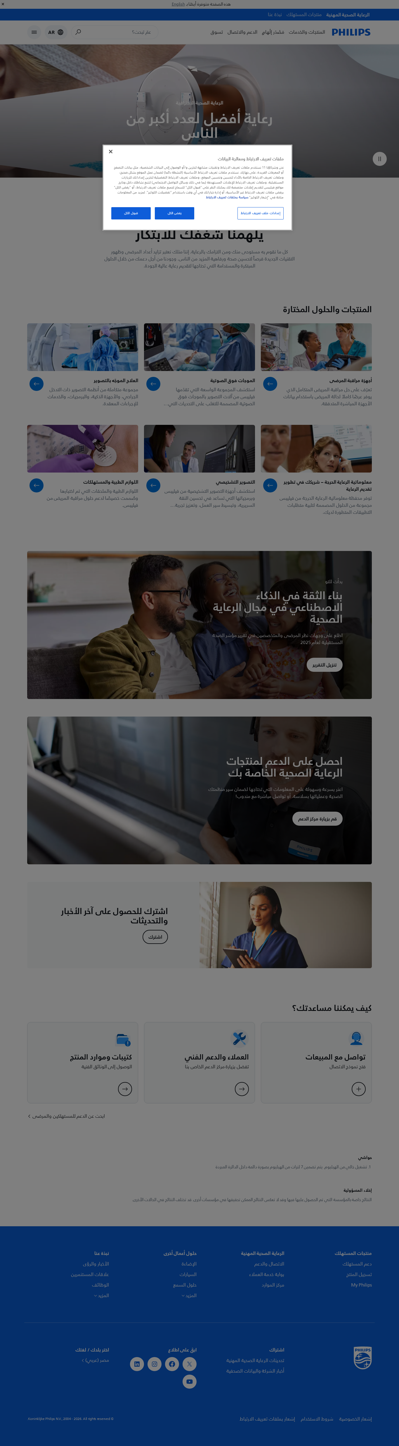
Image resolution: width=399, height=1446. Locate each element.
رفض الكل (175, 213)
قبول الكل (131, 213)
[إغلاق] (110, 151)
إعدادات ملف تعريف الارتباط (260, 213)
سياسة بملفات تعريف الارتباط (227, 197)
